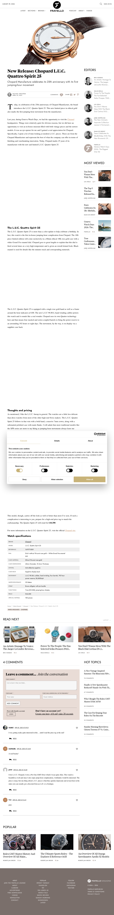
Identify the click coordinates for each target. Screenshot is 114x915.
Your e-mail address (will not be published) (55, 693)
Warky (11, 728)
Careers (14, 888)
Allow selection (57, 479)
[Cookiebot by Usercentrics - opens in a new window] (95, 434)
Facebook (71, 883)
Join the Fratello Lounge (14, 883)
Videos (89, 11)
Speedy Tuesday (43, 883)
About (81, 11)
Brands (41, 11)
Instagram (71, 885)
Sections (31, 11)
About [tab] (90, 441)
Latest (23, 11)
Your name (9, 693)
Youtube (71, 888)
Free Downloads (15, 893)
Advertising (15, 890)
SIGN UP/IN (108, 4)
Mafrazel (12, 749)
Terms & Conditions (96, 892)
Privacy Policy (94, 894)
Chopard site (70, 530)
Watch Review (43, 895)
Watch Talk (43, 893)
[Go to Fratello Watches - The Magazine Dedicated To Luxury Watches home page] (57, 2)
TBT (43, 888)
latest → (107, 620)
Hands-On (43, 885)
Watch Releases (13, 609)
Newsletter (15, 898)
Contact (14, 900)
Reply (15, 738)
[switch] (44, 470)
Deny (24, 479)
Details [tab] (57, 441)
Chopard (70, 119)
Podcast (72, 11)
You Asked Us (43, 890)
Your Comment (10, 679)
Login (11, 714)
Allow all (89, 479)
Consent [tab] (23, 441)
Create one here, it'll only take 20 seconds (54, 713)
